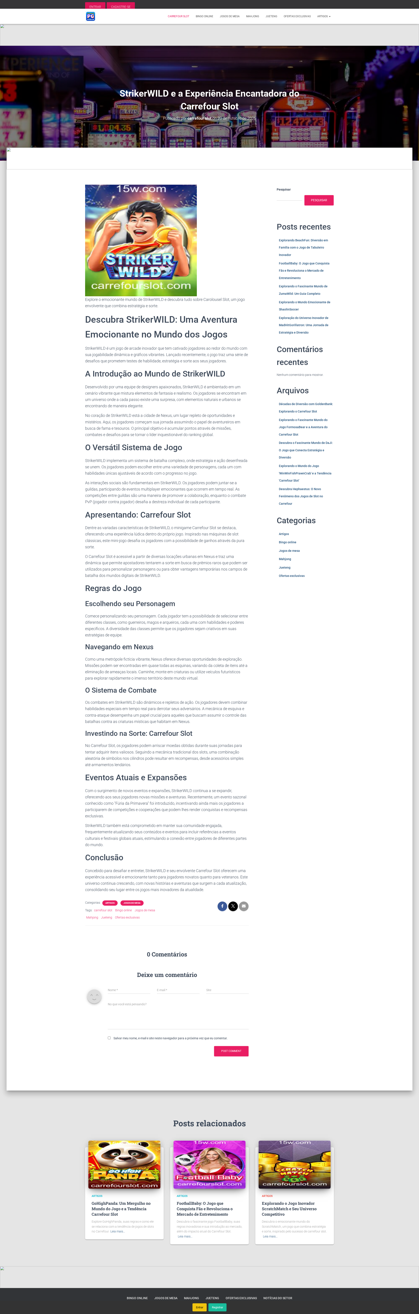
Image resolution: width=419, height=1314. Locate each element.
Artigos (322, 16)
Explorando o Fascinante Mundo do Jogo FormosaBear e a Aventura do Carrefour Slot (303, 427)
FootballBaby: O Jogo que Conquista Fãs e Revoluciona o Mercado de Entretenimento (304, 271)
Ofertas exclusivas (297, 16)
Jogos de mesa (230, 16)
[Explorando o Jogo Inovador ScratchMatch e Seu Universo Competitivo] (295, 1164)
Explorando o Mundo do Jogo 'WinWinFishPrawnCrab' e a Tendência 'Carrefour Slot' (305, 473)
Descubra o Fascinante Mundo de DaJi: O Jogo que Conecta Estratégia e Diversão (306, 450)
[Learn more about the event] (209, 35)
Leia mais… (117, 1231)
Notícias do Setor (277, 1298)
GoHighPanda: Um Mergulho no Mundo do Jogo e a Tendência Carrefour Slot (121, 1209)
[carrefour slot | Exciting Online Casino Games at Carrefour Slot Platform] (90, 16)
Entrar (199, 1307)
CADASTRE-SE (121, 7)
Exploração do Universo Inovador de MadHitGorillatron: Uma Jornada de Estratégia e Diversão (303, 325)
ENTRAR (95, 7)
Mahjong (252, 16)
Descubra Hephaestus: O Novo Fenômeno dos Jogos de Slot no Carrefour (301, 496)
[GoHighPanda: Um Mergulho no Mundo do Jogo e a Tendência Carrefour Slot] (124, 1164)
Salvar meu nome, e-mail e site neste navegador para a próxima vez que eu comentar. (170, 1038)
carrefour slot (178, 16)
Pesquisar (284, 189)
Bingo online (204, 16)
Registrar (217, 1307)
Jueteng (271, 16)
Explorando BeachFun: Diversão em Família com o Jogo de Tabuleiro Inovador (303, 248)
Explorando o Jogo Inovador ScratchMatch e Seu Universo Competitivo (289, 1209)
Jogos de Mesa (132, 903)
